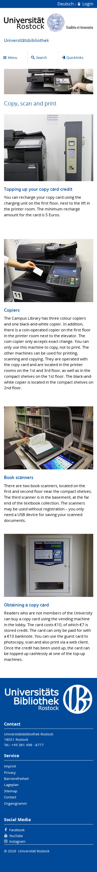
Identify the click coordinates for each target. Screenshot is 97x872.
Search (41, 57)
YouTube (16, 835)
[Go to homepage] (48, 22)
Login (87, 4)
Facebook (17, 829)
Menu (12, 57)
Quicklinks (74, 57)
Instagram (17, 841)
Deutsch (66, 4)
